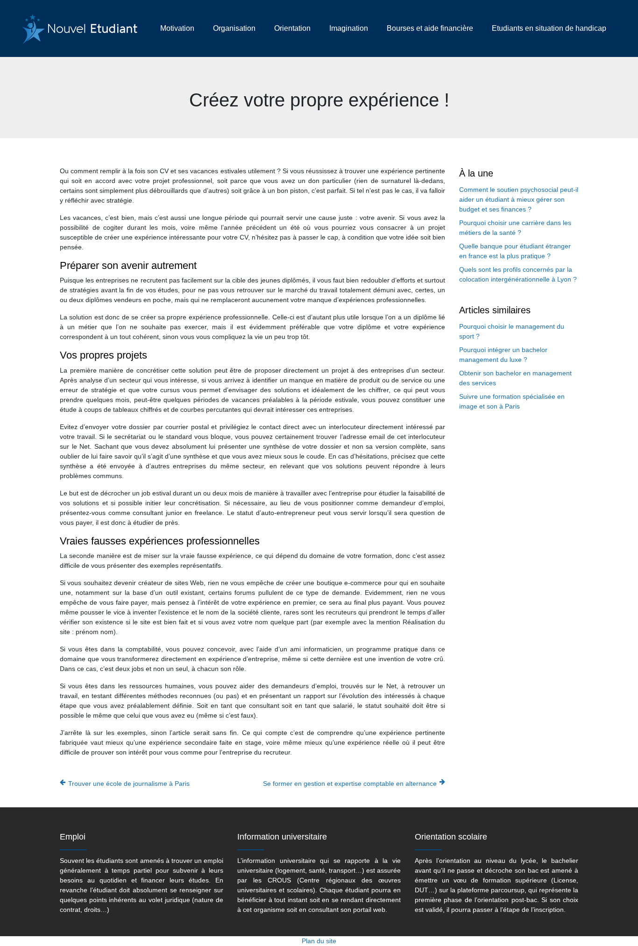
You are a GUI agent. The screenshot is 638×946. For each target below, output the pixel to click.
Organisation (234, 28)
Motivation (177, 28)
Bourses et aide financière (430, 28)
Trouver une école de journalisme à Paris (129, 783)
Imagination (348, 28)
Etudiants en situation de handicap (549, 28)
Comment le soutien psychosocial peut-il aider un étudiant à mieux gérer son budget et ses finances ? (518, 199)
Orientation (292, 28)
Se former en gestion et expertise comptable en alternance (350, 783)
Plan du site (319, 941)
